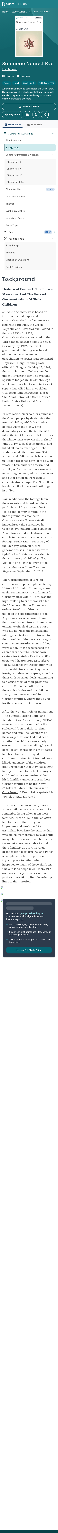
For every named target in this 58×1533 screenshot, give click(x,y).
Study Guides (18, 11)
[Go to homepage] (15, 4)
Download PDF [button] (31, 106)
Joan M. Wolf (9, 69)
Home (5, 11)
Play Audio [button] (14, 114)
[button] (27, 114)
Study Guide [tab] (14, 124)
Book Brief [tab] (36, 124)
